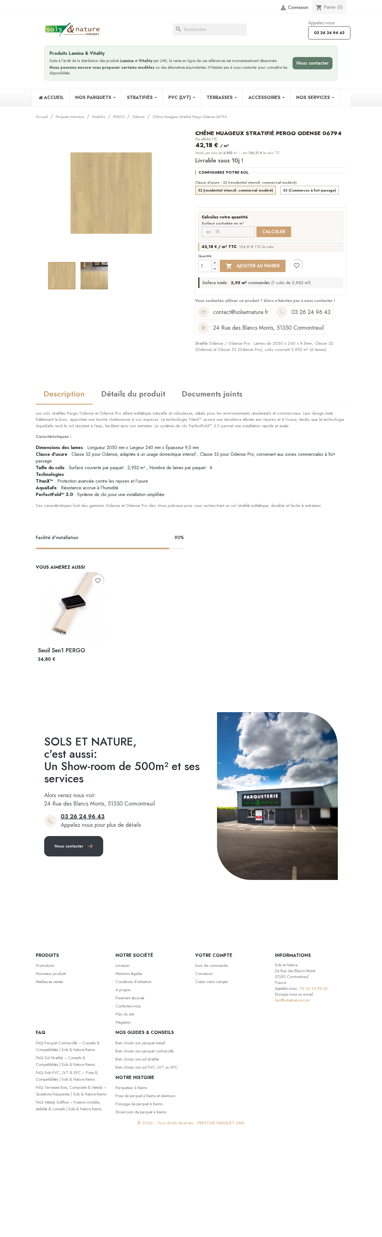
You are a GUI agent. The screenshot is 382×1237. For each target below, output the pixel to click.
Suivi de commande (211, 965)
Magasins (122, 1022)
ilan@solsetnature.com (292, 1000)
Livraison (122, 965)
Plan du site (124, 1014)
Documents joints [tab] (212, 394)
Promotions (45, 965)
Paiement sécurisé (129, 998)
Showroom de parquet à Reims (140, 1112)
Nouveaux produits (51, 973)
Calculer (273, 231)
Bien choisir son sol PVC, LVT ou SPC (146, 1067)
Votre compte (213, 955)
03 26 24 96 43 (329, 33)
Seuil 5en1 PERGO (61, 650)
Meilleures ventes (49, 982)
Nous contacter (312, 63)
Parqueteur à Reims (131, 1087)
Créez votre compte (211, 982)
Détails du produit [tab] (133, 394)
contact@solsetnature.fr (240, 312)
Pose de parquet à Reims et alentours (145, 1096)
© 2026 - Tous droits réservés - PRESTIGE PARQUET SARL (191, 1123)
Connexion (204, 973)
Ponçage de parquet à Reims (138, 1104)
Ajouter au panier (253, 266)
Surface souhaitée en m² (223, 223)
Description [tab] (64, 394)
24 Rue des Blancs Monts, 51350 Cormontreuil (268, 328)
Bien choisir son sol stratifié (137, 1059)
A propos (122, 990)
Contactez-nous (128, 1006)
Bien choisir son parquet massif (140, 1043)
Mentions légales (128, 973)
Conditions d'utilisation (133, 982)
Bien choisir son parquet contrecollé (144, 1051)
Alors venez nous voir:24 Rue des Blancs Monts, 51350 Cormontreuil (99, 799)
